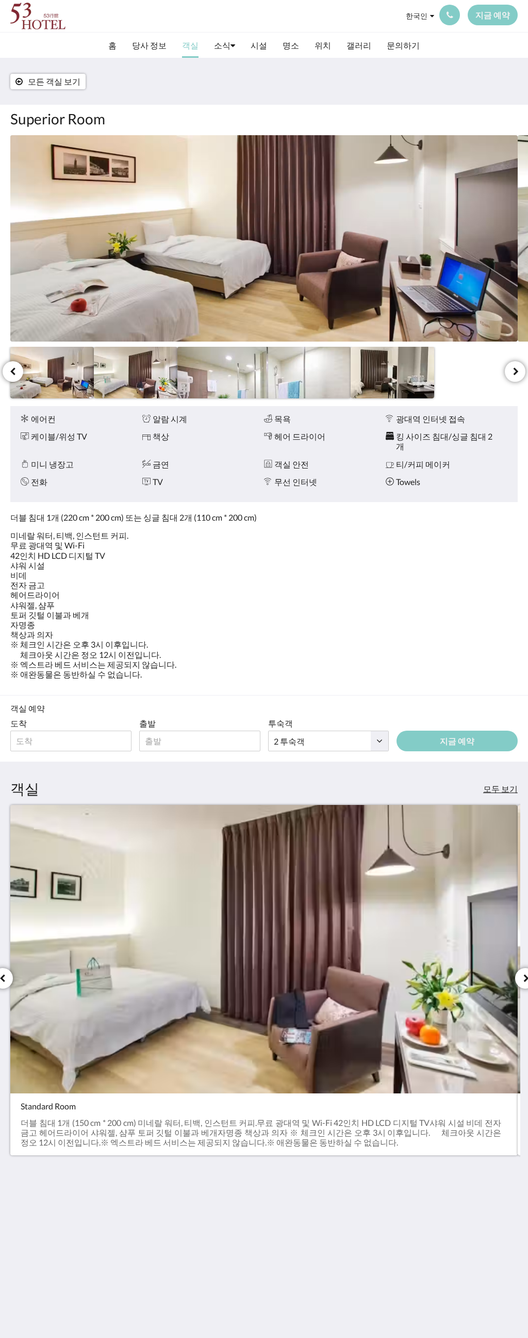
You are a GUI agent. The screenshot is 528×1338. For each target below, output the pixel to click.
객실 (363, 1228)
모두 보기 (500, 789)
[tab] (393, 1194)
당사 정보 (372, 1219)
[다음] (515, 371)
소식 (363, 1237)
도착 (18, 723)
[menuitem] (112, 45)
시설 (363, 1246)
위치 (363, 1263)
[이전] (13, 371)
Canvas (504, 1308)
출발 (147, 723)
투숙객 (280, 723)
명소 (363, 1255)
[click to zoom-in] (264, 238)
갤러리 (367, 1272)
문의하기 (371, 1281)
